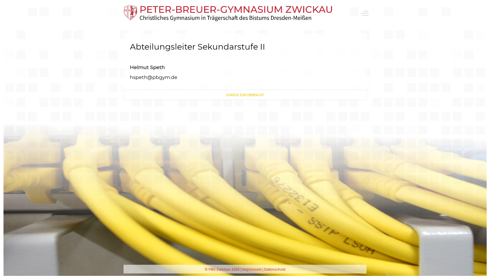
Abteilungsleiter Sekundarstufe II (197, 47)
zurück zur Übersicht (245, 95)
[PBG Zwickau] (228, 13)
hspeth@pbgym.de (153, 77)
